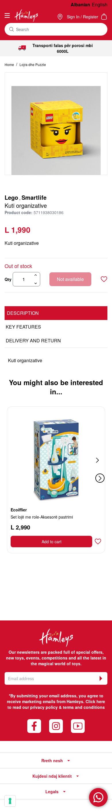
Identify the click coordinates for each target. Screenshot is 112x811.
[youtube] (78, 726)
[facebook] (34, 726)
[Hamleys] (61, 16)
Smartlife (34, 197)
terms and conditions (84, 707)
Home (10, 64)
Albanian (80, 4)
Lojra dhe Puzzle (33, 64)
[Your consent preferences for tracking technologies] (10, 801)
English (99, 4)
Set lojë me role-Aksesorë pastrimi (42, 517)
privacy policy (44, 707)
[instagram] (56, 726)
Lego (11, 197)
